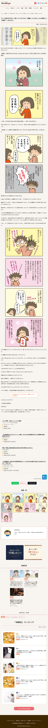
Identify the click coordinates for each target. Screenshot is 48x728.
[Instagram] (40, 3)
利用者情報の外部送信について (18, 723)
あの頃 (13, 604)
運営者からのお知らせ (31, 723)
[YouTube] (46, 3)
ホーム (2, 13)
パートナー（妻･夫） (14, 606)
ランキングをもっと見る (24, 708)
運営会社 (18, 720)
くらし (11, 586)
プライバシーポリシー (36, 720)
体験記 (6, 13)
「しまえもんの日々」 (6, 403)
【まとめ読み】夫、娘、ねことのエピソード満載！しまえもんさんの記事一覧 (23, 395)
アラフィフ (20, 586)
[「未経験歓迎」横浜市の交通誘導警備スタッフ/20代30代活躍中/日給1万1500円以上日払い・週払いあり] (24, 466)
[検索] (35, 3)
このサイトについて (11, 720)
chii (11, 604)
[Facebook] (38, 3)
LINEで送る (15, 483)
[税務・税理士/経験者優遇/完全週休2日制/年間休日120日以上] (24, 451)
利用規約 (29, 720)
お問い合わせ (23, 720)
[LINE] (42, 3)
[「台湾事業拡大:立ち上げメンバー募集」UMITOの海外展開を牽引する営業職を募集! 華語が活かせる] (24, 438)
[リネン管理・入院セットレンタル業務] (24, 424)
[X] (44, 3)
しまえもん (17, 530)
